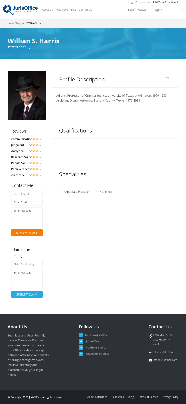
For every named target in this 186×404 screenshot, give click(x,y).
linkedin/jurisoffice (95, 347)
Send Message (27, 233)
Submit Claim (26, 294)
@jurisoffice (92, 341)
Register (141, 9)
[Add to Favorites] (168, 78)
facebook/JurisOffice (97, 335)
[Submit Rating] (30, 138)
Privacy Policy (170, 397)
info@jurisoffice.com (165, 360)
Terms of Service (148, 397)
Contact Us (85, 9)
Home (11, 23)
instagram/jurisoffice (97, 353)
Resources (62, 9)
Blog (73, 9)
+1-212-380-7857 (163, 352)
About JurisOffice (97, 397)
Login (131, 9)
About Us (47, 9)
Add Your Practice (165, 2)
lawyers (20, 23)
